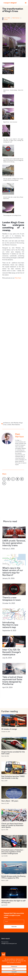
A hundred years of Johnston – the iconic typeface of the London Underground (12, 851)
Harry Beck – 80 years (9, 801)
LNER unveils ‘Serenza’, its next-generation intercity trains (14, 543)
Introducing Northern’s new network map (10, 625)
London (6, 19)
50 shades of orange (9, 729)
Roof (13, 424)
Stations (17, 424)
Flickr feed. (18, 278)
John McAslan (15, 422)
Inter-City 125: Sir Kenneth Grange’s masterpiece (11, 652)
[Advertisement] (14, 294)
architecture (6, 422)
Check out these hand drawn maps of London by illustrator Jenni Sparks (12, 825)
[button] (25, 3)
